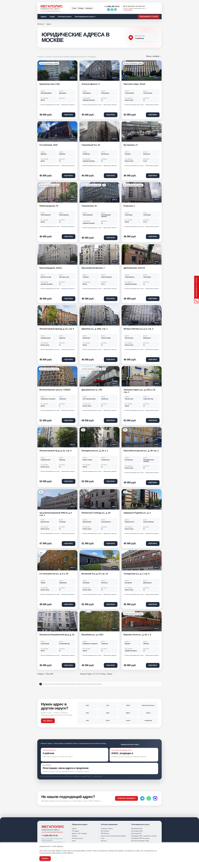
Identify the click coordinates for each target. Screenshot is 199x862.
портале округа (98, 776)
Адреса (43, 16)
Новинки (74, 836)
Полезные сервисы (107, 828)
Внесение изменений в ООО (140, 841)
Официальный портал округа (130, 744)
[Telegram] (108, 9)
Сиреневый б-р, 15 (91, 145)
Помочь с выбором (154, 56)
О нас (74, 8)
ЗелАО (128, 720)
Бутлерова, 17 (131, 145)
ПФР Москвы (105, 833)
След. (103, 674)
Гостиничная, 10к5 (48, 145)
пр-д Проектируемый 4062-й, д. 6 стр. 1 (55, 514)
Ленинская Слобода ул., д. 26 (96, 513)
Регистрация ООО (137, 831)
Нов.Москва (148, 720)
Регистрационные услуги (84, 16)
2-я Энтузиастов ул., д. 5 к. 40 (53, 574)
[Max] (115, 9)
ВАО (87, 713)
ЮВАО (128, 713)
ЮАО (107, 713)
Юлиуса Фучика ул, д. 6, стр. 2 (138, 329)
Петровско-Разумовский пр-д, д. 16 (56, 635)
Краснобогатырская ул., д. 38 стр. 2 (141, 451)
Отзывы (81, 8)
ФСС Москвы (105, 831)
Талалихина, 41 (89, 206)
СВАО (128, 705)
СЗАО (107, 720)
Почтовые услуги (64, 16)
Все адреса (47, 721)
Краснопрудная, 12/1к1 (50, 268)
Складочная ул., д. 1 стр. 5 (136, 574)
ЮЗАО (148, 713)
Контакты (89, 8)
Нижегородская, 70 (48, 206)
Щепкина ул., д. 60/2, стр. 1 (95, 329)
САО (107, 705)
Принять (45, 858)
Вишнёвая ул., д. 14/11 (92, 635)
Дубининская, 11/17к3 (134, 268)
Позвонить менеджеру (126, 798)
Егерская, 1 (129, 206)
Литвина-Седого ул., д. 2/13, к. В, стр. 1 (139, 391)
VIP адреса (75, 831)
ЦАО (87, 705)
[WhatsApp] (112, 9)
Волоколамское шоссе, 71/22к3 (54, 390)
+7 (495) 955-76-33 (50, 836)
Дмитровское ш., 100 (92, 390)
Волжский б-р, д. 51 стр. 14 (95, 574)
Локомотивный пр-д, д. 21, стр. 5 (55, 451)
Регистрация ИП (136, 833)
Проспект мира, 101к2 (134, 84)
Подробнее (68, 114)
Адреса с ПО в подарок (79, 833)
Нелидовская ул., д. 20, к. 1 (95, 451)
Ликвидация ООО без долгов (140, 838)
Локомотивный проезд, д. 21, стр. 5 (56, 329)
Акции (52, 16)
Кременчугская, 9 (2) (49, 84)
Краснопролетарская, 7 (93, 268)
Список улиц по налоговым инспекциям (113, 836)
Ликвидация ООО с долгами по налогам (144, 836)
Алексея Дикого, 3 (91, 84)
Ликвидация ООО (136, 828)
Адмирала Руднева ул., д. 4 (137, 513)
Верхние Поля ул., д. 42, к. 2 (137, 635)
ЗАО (87, 720)
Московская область (148, 705)
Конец (109, 674)
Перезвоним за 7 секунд (149, 16)
